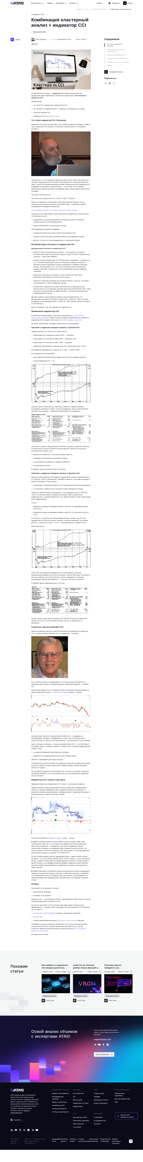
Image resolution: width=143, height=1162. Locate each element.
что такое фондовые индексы (70, 320)
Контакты (97, 1124)
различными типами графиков (44, 913)
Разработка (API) (58, 1105)
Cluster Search (71, 920)
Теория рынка (99, 1093)
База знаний (77, 1100)
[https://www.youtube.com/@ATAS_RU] (99, 1044)
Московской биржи (61, 692)
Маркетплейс (77, 1106)
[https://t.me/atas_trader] (32, 1130)
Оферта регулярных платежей (116, 1141)
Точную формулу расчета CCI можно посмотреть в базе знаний (54, 210)
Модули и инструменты (60, 1093)
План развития (78, 1124)
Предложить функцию (81, 1120)
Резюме (109, 65)
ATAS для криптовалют (60, 1112)
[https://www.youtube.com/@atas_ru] (37, 1130)
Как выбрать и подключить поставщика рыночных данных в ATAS (55, 967)
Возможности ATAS (64, 39)
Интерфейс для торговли (57, 1098)
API (74, 1096)
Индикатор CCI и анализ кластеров (118, 62)
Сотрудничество (100, 1120)
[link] (99, 3)
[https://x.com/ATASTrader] (24, 1130)
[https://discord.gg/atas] (16, 1130)
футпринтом (37, 917)
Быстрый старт (78, 1093)
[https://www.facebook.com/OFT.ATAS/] (103, 1044)
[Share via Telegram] (105, 83)
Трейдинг (97, 1096)
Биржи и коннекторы (59, 1102)
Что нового (77, 1127)
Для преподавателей (122, 1099)
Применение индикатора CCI (116, 55)
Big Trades (61, 920)
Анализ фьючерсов (59, 1108)
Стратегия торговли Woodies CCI (117, 58)
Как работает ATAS (80, 1117)
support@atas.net (102, 1039)
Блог (96, 1090)
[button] (131, 1141)
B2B (116, 1102)
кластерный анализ (52, 116)
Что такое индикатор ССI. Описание (115, 45)
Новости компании (100, 1103)
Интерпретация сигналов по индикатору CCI (116, 50)
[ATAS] (17, 3)
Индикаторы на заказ (80, 1103)
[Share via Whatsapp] (109, 83)
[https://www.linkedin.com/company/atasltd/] (11, 1130)
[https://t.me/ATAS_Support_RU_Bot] (95, 1044)
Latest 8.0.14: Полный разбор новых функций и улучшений (85, 967)
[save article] (113, 72)
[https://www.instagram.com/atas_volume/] (107, 1044)
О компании (98, 1117)
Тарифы (50, 3)
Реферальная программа (120, 1094)
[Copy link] (114, 83)
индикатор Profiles (54, 838)
